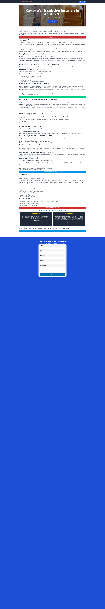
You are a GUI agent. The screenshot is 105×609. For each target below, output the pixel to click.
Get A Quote (52, 21)
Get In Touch (82, 1)
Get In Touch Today (53, 37)
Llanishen (21, 205)
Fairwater (25, 205)
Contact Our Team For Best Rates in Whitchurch (52, 171)
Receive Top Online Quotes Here (52, 207)
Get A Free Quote (52, 231)
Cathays (29, 205)
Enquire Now (52, 234)
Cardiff (36, 205)
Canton (33, 205)
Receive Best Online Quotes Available (52, 97)
